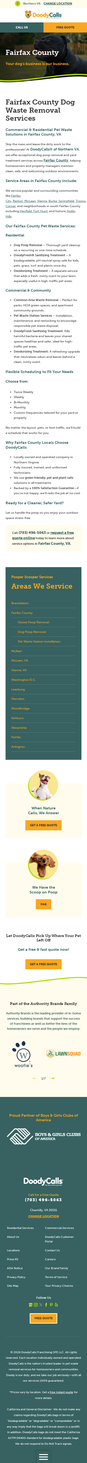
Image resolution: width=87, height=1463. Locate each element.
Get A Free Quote (43, 825)
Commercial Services (59, 1228)
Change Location (58, 3)
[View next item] (52, 1078)
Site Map (12, 1285)
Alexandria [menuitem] (19, 727)
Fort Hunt (40, 211)
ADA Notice (15, 1268)
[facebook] (46, 1305)
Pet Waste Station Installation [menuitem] (39, 641)
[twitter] (41, 1305)
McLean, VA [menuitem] (19, 660)
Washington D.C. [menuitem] (23, 680)
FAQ (44, 904)
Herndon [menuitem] (17, 699)
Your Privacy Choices (59, 1285)
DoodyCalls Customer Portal (59, 1239)
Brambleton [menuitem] (20, 603)
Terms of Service (56, 1277)
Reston (17, 201)
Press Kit (12, 1259)
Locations (13, 1250)
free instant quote (61, 1392)
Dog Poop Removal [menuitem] (32, 632)
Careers (50, 1259)
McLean (30, 201)
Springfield (66, 201)
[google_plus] (31, 1305)
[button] (43, 1457)
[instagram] (36, 1305)
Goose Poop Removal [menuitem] (33, 622)
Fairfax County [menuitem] (22, 613)
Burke (52, 201)
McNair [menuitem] (16, 651)
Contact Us (52, 1250)
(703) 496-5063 (43, 1200)
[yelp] (56, 1305)
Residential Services (20, 1228)
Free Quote (65, 27)
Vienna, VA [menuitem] (19, 670)
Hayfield (25, 211)
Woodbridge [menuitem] (20, 708)
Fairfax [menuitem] (16, 737)
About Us (13, 1237)
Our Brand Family (56, 1268)
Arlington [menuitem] (18, 746)
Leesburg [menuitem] (18, 689)
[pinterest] (51, 1305)
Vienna (41, 201)
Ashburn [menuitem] (17, 718)
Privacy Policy (16, 1277)
